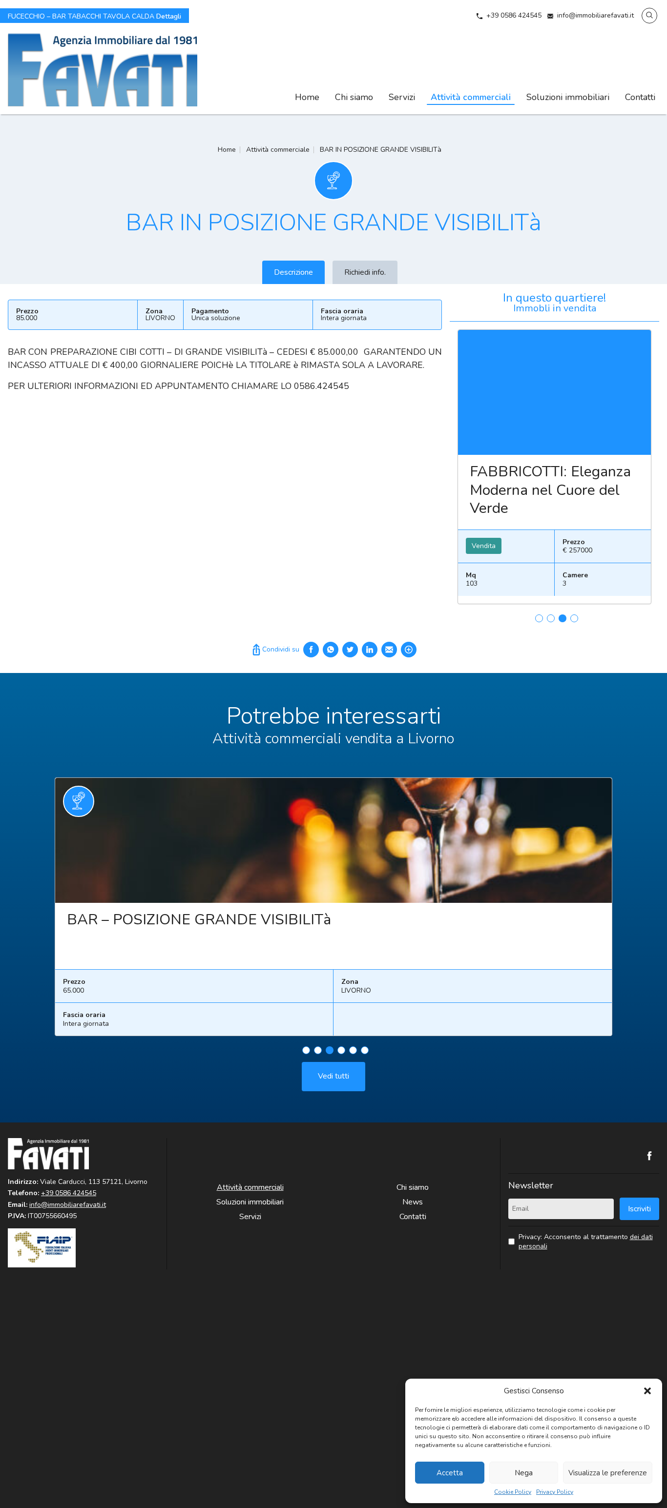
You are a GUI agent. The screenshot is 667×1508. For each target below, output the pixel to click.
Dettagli (94, 15)
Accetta (450, 1473)
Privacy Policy (554, 1492)
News (412, 1202)
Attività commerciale (278, 149)
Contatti (640, 97)
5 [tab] (353, 1050)
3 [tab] (562, 618)
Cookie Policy (512, 1492)
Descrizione (293, 272)
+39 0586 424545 (514, 15)
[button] (647, 1391)
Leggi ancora (560, 392)
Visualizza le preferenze (607, 1473)
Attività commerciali (471, 97)
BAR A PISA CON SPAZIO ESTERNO (233, 920)
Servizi (402, 97)
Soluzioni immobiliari (567, 97)
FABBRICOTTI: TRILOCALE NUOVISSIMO (524, 490)
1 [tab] (539, 618)
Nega (524, 1473)
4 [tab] (574, 618)
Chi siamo (354, 97)
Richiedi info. (365, 272)
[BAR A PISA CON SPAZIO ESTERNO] (376, 840)
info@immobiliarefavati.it (595, 15)
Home (307, 97)
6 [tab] (365, 1050)
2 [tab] (551, 618)
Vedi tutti (333, 1076)
